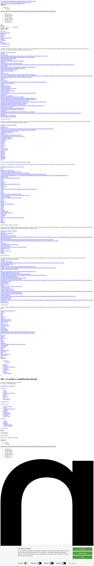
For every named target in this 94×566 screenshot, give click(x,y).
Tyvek (52, 113)
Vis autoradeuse (22, 291)
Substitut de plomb (5, 262)
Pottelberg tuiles (8, 56)
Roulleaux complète (11, 277)
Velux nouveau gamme (6, 75)
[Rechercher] (15, 27)
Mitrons (7, 281)
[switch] (39, 563)
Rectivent (90, 237)
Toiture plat (3, 62)
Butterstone (17, 296)
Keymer (43, 56)
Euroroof (3, 238)
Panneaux (10, 104)
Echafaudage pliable (67, 300)
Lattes (2, 313)
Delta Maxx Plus (47, 113)
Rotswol (12, 269)
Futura (18, 57)
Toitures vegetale (18, 63)
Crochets (3, 287)
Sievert (70, 296)
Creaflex (62, 262)
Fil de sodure (3, 186)
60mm (23, 240)
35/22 (23, 93)
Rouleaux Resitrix (8, 67)
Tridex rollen (6, 69)
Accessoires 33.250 (24, 101)
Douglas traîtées (4, 322)
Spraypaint (33, 266)
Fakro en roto (3, 78)
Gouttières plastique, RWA (6, 274)
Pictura (13, 128)
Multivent (24, 275)
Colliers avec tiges (38, 175)
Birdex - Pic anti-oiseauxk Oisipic (11, 280)
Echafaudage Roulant (58, 300)
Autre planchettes (4, 345)
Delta (4, 113)
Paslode (54, 296)
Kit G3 (18, 184)
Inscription (8, 32)
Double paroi (14, 275)
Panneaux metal (4, 103)
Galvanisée (13, 286)
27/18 (12, 93)
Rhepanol (3, 68)
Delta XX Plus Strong (39, 113)
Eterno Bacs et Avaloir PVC (34, 280)
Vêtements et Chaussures (6, 297)
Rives (2, 265)
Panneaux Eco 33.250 (5, 95)
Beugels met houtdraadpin (28, 175)
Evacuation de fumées (5, 276)
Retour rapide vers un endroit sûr (8, 386)
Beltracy (7, 296)
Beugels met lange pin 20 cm (51, 175)
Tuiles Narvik (15, 56)
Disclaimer (5, 423)
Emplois (16, 3)
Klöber (20, 279)
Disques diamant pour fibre (6, 132)
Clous (2, 286)
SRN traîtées (3, 319)
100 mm (18, 96)
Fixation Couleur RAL (11, 136)
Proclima (70, 113)
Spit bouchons (7, 292)
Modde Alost (8, 20)
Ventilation (3, 275)
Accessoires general (42, 101)
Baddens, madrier (4, 330)
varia (18, 272)
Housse (88, 280)
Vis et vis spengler (6, 291)
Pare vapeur (3, 279)
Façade (2, 144)
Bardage (5, 392)
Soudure (2, 185)
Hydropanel (3, 157)
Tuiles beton (3, 114)
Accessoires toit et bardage (6, 261)
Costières (11, 82)
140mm (49, 240)
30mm (13, 240)
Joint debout (3, 184)
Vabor (73, 296)
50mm (20, 240)
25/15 (4, 93)
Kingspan (3, 253)
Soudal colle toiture (40, 267)
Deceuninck (3, 141)
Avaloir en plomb (4, 211)
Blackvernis (24, 266)
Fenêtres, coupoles (5, 73)
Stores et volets (40, 75)
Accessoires (10, 70)
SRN (2, 315)
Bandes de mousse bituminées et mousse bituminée (66, 280)
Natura (9, 128)
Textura (16, 128)
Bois (4, 398)
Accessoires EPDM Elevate (68, 64)
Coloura (28, 128)
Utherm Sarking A (15, 239)
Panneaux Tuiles (17, 98)
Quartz (12, 170)
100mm (35, 240)
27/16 (10, 93)
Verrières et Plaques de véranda (7, 83)
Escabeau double (45, 300)
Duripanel (3, 156)
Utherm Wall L (35, 239)
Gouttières (13, 171)
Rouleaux (8, 264)
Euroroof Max (8, 238)
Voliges (2, 318)
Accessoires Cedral (20, 130)
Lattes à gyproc (4, 355)
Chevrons (3, 326)
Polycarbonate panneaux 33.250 (22, 100)
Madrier (2, 333)
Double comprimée (10, 111)
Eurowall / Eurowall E (21, 237)
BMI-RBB (3, 115)
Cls (1, 334)
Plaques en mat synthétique (29, 111)
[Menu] (1, 24)
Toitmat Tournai (8, 16)
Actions (23, 3)
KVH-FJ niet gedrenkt (23, 331)
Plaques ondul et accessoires (7, 106)
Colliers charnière (4, 175)
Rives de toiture (14, 131)
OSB (2, 349)
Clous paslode (19, 286)
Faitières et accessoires (6, 197)
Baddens (3, 331)
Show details (72, 563)
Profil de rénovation (50, 280)
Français (4, 5)
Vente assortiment (31, 130)
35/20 (21, 93)
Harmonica (6, 57)
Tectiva (6, 128)
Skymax (45, 82)
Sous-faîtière (3, 264)
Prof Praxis (58, 296)
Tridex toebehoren (13, 69)
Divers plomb (3, 213)
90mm (32, 240)
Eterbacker (3, 153)
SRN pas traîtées (4, 320)
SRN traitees (7, 333)
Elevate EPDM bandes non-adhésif (20, 64)
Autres (15, 184)
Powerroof (28, 237)
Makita (46, 296)
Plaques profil (4, 99)
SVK (9, 89)
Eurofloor (82, 237)
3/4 (7, 319)
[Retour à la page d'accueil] (3, 26)
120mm (42, 240)
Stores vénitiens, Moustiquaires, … (29, 74)
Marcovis (50, 296)
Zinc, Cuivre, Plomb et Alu (9, 393)
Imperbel (8, 269)
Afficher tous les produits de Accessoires (9, 259)
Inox (19, 174)
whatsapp (19, 2)
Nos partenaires (6, 399)
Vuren (2, 323)
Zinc (2, 169)
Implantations (6, 412)
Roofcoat (29, 266)
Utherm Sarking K (49, 239)
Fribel (26, 296)
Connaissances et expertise (9, 408)
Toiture (4, 390)
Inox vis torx (72, 291)
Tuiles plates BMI (12, 58)
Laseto (32, 296)
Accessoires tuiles (12, 115)
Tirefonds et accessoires (38, 291)
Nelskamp (3, 116)
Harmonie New (23, 57)
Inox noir (23, 174)
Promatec (3, 151)
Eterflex (19, 262)
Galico (29, 296)
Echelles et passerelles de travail (8, 300)
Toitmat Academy (7, 413)
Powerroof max (40, 237)
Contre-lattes (3, 317)
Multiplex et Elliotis (5, 350)
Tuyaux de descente (20, 173)
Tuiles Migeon (34, 56)
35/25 (26, 93)
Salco (65, 296)
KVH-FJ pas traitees (5, 325)
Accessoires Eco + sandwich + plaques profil (10, 101)
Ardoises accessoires (5, 90)
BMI (2, 58)
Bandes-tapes (20, 271)
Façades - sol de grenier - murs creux (9, 247)
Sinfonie (15, 57)
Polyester (7, 265)
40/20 (29, 93)
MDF (2, 353)
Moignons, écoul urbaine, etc (7, 212)
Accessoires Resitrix (16, 67)
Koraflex (15, 262)
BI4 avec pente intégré (11, 237)
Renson (45, 275)
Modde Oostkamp (9, 19)
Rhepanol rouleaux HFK (10, 68)
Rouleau (6, 70)
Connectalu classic (56, 262)
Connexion (3, 32)
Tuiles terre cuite (4, 54)
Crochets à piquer (4, 288)
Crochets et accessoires (14, 293)
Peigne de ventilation (23, 280)
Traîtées (2, 336)
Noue (2, 179)
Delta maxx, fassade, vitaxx (21, 113)
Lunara (31, 128)
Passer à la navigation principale (29, 1)
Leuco (39, 296)
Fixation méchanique (53, 291)
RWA (18, 274)
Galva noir (15, 174)
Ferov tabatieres (4, 80)
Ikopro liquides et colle (31, 267)
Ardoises (3, 89)
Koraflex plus (30, 262)
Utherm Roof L (41, 239)
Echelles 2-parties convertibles (21, 300)
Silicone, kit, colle (13, 271)
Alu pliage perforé (20, 217)
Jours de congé (6, 416)
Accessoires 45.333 (33, 101)
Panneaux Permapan (25, 98)
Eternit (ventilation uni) (34, 275)
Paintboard (20, 128)
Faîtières (12, 178)
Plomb (2, 209)
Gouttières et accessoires (6, 171)
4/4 (9, 319)
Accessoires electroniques (49, 75)
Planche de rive (4, 338)
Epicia (2, 314)
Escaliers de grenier (5, 283)
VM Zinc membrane (63, 113)
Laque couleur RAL (20, 136)
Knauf (9, 244)
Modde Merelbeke (9, 15)
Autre (13, 204)
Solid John (19, 292)
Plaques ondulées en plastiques (16, 109)
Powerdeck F (34, 237)
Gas (1, 270)
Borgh (10, 296)
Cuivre (2, 191)
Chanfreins (3, 269)
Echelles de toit (84, 300)
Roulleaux (3, 210)
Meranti (2, 340)
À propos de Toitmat (5, 3)
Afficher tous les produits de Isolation (9, 230)
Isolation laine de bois (5, 248)
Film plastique (4, 277)
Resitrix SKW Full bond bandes (28, 67)
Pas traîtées (3, 335)
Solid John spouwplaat (5, 354)
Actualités (12, 3)
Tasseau (2, 187)
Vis (1, 291)
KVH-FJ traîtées (4, 324)
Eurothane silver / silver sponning (56, 237)
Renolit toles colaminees (22, 103)
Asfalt (2, 63)
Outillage (3, 296)
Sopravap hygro (15, 279)
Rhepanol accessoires (20, 68)
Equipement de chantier (6, 298)
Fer (4, 286)
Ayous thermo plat (22, 344)
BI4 (5, 237)
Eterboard (3, 152)
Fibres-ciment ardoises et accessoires (8, 88)
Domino (11, 57)
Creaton (2, 57)
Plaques (2, 170)
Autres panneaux (4, 149)
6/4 (10, 319)
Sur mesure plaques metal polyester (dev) (36, 105)
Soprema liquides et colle (50, 267)
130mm (46, 240)
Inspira (34, 128)
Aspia (46, 56)
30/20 (15, 93)
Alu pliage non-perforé (11, 217)
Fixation (2, 285)
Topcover (86, 237)
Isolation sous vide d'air (6, 250)
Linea (24, 128)
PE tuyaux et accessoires (25, 274)
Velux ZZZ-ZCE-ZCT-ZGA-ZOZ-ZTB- (79, 75)
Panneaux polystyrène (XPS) (7, 233)
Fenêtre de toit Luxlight (6, 87)
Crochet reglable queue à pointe (39, 174)
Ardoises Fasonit (4, 148)
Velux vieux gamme (5, 74)
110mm (39, 240)
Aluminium (3, 215)
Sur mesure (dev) (4, 105)
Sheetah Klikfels (4, 104)
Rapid (62, 296)
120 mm (22, 96)
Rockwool (13, 244)
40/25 (34, 93)
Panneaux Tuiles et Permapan (7, 98)
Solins (2, 190)
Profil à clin (11, 189)
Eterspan (2, 154)
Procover (79, 113)
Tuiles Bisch (28, 56)
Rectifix (76, 291)
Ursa (7, 244)
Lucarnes (3, 100)
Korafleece (74, 113)
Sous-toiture (3, 110)
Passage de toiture (4, 282)
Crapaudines (43, 280)
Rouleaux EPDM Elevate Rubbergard (53, 64)
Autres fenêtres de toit (5, 85)
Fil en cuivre (6, 293)
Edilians (2, 61)
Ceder (2, 341)
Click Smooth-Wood (11, 130)
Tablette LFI (24, 77)
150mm (53, 240)
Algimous (19, 266)
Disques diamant (49, 128)
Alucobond (3, 158)
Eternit (11, 90)
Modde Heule (8, 14)
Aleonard (39, 56)
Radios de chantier (5, 302)
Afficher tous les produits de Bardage (9, 125)
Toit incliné (3, 244)
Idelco (2, 242)
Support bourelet (28, 174)
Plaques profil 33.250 (11, 99)
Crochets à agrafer (5, 290)
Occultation (19, 74)
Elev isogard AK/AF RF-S (6, 240)
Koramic (3, 56)
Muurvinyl (3, 143)
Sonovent (19, 275)
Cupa (2, 93)
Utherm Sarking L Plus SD (26, 239)
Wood (5, 130)
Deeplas (2, 142)
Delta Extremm (30, 113)
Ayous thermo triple (13, 344)
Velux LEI (29, 77)
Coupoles (3, 82)
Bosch (13, 296)
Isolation (5, 394)
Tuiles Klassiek (21, 56)
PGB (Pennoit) (14, 292)
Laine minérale (4, 243)
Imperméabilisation (5, 272)
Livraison (5, 422)
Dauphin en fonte (4, 176)
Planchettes (3, 343)
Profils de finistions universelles (30, 189)
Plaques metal (4, 94)
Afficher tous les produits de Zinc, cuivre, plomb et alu (12, 166)
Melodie (29, 57)
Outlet (4, 395)
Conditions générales (7, 424)
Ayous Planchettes (5, 344)
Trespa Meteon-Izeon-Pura (6, 137)
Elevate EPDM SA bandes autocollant (36, 64)
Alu (4, 265)
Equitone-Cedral (4, 127)
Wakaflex (11, 262)
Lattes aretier (3, 346)
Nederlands (7, 9)
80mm (29, 240)
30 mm (11, 95)
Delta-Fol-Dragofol (10, 113)
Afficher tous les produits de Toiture (8, 52)
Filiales (19, 3)
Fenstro (2, 79)
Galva (11, 174)
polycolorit (14, 272)
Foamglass (16, 269)
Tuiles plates (9, 59)
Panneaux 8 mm (8, 135)
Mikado (32, 57)
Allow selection (82, 553)
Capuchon (46, 291)
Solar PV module (16, 104)
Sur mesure (3, 181)
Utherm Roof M (7, 239)
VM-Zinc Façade (4, 189)
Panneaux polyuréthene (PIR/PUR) (8, 235)
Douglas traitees (31, 333)
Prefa (2, 159)
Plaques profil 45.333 (21, 99)
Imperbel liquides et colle (20, 267)
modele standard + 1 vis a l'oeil (15, 175)
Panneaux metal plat (12, 103)
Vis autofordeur (29, 291)
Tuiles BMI (5, 58)
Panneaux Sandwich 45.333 (7, 96)
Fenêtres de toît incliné (16, 75)
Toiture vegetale (4, 65)
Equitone (3, 128)
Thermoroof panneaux (10, 100)
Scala (68, 296)
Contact (5, 421)
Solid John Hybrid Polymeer (29, 271)
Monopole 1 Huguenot (19, 61)
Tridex (2, 69)
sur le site (29, 2)
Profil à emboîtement (18, 189)
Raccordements (12, 74)
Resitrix (2, 67)
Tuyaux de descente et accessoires (8, 173)
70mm (26, 240)
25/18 (7, 93)
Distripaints (22, 296)
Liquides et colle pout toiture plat (8, 267)
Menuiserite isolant (19, 111)
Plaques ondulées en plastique (17, 108)
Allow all (82, 549)
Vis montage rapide (14, 291)
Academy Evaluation (7, 426)
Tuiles (5, 59)
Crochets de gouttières (5, 174)
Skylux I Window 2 (25, 82)
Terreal (2, 59)
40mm (17, 240)
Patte (13, 184)
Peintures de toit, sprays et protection (9, 266)
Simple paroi (8, 275)
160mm (56, 240)
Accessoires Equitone (41, 128)
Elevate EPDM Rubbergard (7, 64)
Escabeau (51, 300)
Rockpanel (3, 133)
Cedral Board (4, 131)
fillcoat (10, 272)
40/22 (32, 93)
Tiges (43, 175)
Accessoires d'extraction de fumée (62, 75)
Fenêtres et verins (17, 82)
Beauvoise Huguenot (9, 61)
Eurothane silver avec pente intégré (72, 237)
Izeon (6, 138)
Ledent (36, 296)
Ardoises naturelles (5, 92)
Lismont (43, 296)
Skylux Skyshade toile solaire (36, 82)
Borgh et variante (82, 291)
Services (5, 407)
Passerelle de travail (76, 300)
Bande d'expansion (81, 280)
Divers (2, 72)
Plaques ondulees (4, 108)
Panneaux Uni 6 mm (16, 135)
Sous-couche (6, 63)
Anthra (9, 170)
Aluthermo (56, 113)
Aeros (10, 281)
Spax (87, 291)
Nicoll (27, 275)
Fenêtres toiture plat (25, 75)
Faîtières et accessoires (6, 178)
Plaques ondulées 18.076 (31, 99)
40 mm (14, 96)
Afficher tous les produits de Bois (8, 310)
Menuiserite (3, 111)
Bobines (2, 182)
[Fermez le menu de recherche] (17, 27)
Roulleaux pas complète (21, 277)
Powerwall (46, 237)
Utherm (2, 239)
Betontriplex (3, 351)
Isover (17, 244)
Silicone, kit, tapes (5, 271)
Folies (2, 113)
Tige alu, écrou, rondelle (63, 291)
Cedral (6, 89)
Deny (82, 557)
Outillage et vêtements (5, 295)
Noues (2, 199)
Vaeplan (2, 70)
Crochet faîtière (18, 197)
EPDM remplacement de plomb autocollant (42, 262)
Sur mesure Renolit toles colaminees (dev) (17, 105)
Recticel (2, 237)
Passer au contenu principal (7, 1)
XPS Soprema (4, 234)
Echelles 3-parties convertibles (34, 300)
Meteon (9, 138)
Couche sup (12, 63)
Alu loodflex (24, 262)
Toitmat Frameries (9, 18)
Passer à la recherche (17, 1)
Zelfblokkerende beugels (62, 175)
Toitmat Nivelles (8, 22)
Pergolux (2, 84)
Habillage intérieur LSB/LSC (15, 77)
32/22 (18, 93)
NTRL (5, 170)
